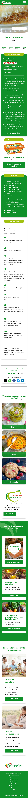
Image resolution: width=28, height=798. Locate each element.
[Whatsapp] (10, 380)
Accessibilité (14, 783)
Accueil (3, 7)
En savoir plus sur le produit (14, 165)
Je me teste (10, 514)
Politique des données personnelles (14, 773)
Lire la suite (14, 699)
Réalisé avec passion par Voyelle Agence (14, 795)
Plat (14, 7)
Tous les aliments (14, 629)
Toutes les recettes (9, 7)
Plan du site (14, 787)
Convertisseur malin (14, 562)
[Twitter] (19, 380)
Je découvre (14, 595)
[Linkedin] (23, 380)
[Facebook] (14, 380)
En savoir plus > (7, 72)
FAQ (14, 789)
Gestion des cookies (14, 775)
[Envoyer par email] (6, 380)
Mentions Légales (14, 781)
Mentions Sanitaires (14, 785)
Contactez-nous (14, 779)
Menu (25, 2)
